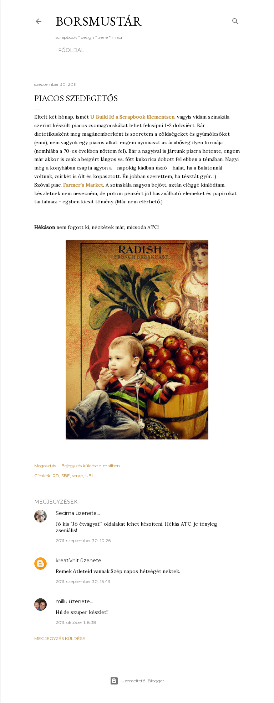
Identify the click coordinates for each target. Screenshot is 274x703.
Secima (65, 513)
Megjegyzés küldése (59, 638)
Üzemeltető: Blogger (142, 680)
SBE (65, 475)
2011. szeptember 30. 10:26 (83, 540)
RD (55, 475)
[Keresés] (235, 20)
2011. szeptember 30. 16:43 (83, 581)
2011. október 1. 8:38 (76, 622)
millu (61, 601)
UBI (89, 475)
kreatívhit (67, 560)
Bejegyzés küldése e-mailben (90, 465)
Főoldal (71, 50)
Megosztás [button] (45, 465)
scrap (77, 475)
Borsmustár (99, 21)
